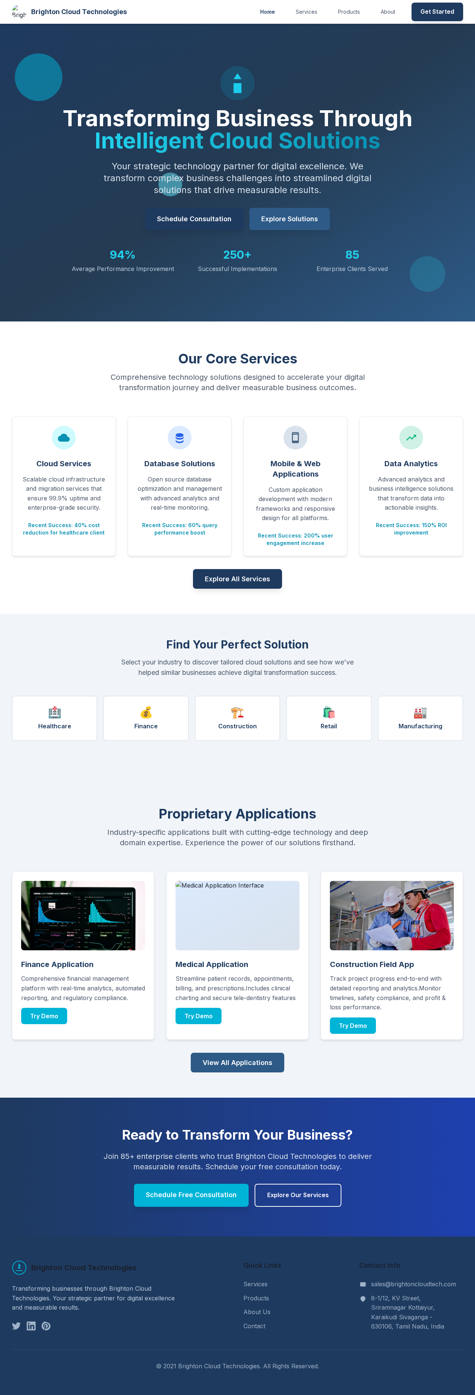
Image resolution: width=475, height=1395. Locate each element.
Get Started (437, 11)
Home (267, 12)
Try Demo (44, 1016)
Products (349, 12)
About (388, 12)
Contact (254, 1326)
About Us (257, 1312)
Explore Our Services (298, 1195)
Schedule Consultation (194, 219)
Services (306, 12)
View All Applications (237, 1062)
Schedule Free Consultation (191, 1195)
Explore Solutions (289, 219)
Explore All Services (237, 579)
